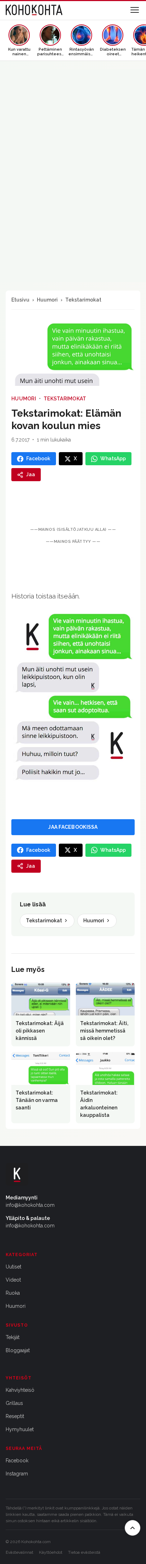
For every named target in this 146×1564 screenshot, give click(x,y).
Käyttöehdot (50, 1552)
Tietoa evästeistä (84, 1552)
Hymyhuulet (20, 1429)
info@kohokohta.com (30, 1205)
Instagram (17, 1473)
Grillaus (14, 1403)
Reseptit (15, 1416)
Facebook (17, 1460)
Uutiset (13, 1267)
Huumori (47, 300)
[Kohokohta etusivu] (34, 10)
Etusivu (20, 300)
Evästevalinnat (19, 1552)
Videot (13, 1280)
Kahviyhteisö (20, 1390)
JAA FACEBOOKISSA (72, 827)
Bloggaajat (18, 1350)
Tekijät (12, 1337)
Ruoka (13, 1293)
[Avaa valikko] (134, 10)
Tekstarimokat (83, 300)
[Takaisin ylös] (132, 1528)
